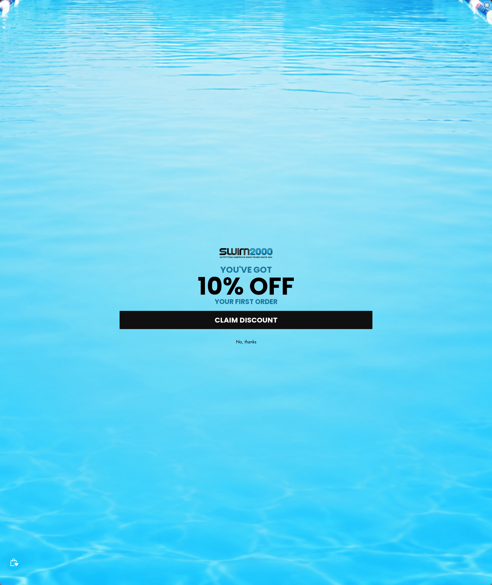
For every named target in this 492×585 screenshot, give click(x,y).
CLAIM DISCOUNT (246, 320)
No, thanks (246, 341)
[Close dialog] (487, 5)
